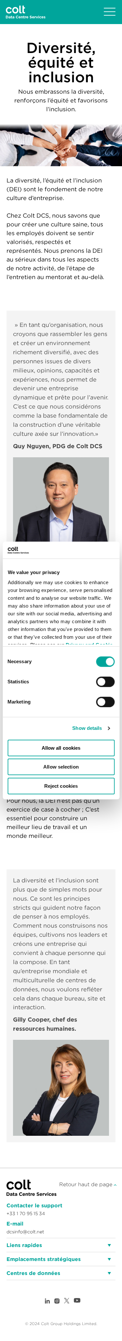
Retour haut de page (86, 1184)
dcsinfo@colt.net (25, 1232)
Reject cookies (61, 786)
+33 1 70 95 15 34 (26, 1213)
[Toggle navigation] (109, 12)
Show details (87, 728)
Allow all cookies (61, 748)
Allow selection (61, 767)
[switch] (105, 682)
